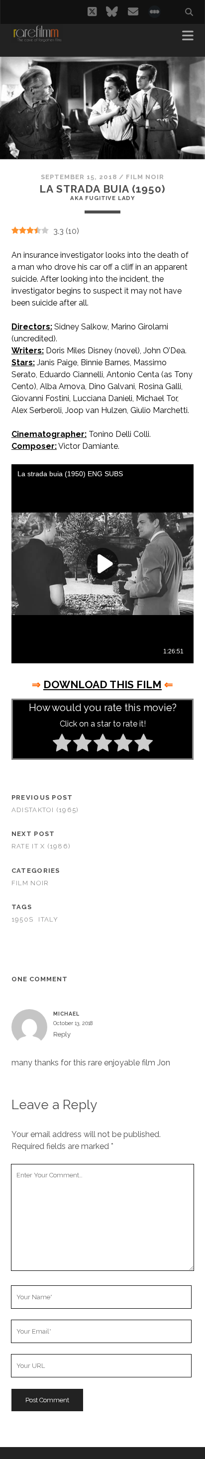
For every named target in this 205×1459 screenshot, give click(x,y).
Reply (62, 1034)
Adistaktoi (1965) (45, 810)
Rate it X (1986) (41, 846)
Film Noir (145, 177)
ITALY (48, 919)
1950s (22, 919)
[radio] (62, 744)
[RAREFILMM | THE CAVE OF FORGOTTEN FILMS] (37, 38)
